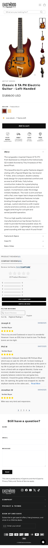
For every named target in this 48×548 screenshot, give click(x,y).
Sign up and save (12, 514)
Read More (35, 384)
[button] (24, 151)
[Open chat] (43, 542)
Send (7, 472)
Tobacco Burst (4, 111)
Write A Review (24, 304)
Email (5, 438)
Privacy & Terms (11, 506)
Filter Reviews (8, 309)
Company (7, 500)
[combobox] (24, 12)
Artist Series (8, 81)
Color (10, 106)
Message (6, 448)
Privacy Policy (7, 481)
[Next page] (29, 410)
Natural (9, 111)
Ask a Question (24, 299)
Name (4, 427)
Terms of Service (23, 481)
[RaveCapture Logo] (23, 267)
